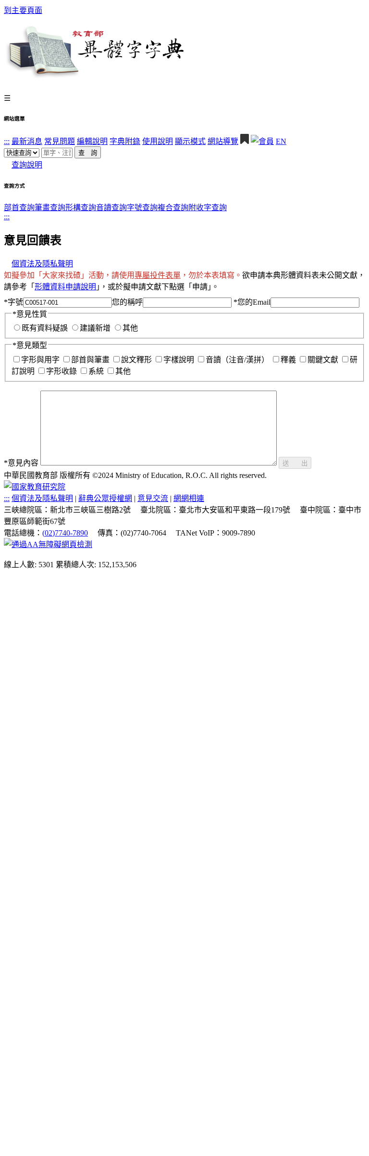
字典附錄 (125, 141)
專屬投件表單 (158, 275)
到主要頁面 (23, 10)
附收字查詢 (207, 207)
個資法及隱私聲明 (42, 264)
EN (281, 141)
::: (7, 141)
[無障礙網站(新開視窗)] (48, 544)
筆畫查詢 (50, 207)
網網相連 (188, 498)
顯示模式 (190, 141)
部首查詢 (19, 207)
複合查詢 (173, 207)
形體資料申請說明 (65, 287)
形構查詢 (80, 207)
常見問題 (59, 141)
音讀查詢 (111, 207)
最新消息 (27, 141)
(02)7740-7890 (65, 533)
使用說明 (157, 141)
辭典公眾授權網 (105, 498)
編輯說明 (92, 141)
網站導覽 (223, 141)
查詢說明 (27, 165)
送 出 (295, 463)
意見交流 (152, 498)
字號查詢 (142, 207)
